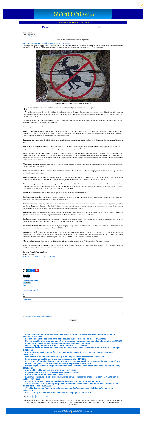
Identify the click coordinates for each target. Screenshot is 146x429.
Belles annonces (102, 402)
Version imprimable (82, 39)
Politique (101, 400)
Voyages (33, 402)
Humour (48, 400)
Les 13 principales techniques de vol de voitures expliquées (52, 392)
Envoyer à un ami (69, 39)
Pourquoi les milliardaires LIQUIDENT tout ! (45, 370)
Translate (35, 36)
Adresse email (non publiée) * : (31, 290)
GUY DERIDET (26, 277)
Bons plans (92, 402)
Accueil (24, 32)
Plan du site (67, 411)
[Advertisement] (62, 327)
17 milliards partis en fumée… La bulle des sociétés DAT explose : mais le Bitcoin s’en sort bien (69, 388)
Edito (100, 27)
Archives (70, 402)
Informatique (85, 400)
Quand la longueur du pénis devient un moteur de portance (52, 363)
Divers (30, 32)
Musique (63, 402)
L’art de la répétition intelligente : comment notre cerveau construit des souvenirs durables (66, 361)
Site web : (26, 294)
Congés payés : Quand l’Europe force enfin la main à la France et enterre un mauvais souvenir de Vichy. (72, 366)
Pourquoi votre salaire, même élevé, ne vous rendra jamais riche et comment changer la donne (68, 352)
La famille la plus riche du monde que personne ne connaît (52, 343)
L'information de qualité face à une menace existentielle (50, 359)
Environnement (114, 402)
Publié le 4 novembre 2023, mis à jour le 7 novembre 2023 (39, 256)
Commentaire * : (27, 299)
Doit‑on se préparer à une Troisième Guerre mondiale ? (50, 345)
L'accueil (45, 27)
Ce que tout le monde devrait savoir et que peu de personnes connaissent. (59, 357)
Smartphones (55, 402)
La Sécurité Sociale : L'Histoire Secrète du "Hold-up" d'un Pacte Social (57, 381)
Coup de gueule (110, 400)
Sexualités (94, 400)
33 (47, 396)
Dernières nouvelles (81, 402)
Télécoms (46, 402)
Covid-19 (77, 400)
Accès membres (58, 411)
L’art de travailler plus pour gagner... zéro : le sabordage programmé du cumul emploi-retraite (68, 341)
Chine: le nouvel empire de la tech (40, 375)
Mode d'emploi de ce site (31, 400)
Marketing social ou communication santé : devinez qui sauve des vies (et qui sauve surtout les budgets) (73, 348)
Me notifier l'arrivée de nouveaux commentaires (39, 316)
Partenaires (73, 404)
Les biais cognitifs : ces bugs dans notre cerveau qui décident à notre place (60, 339)
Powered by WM (87, 411)
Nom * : (25, 285)
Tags (81, 411)
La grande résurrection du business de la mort (46, 372)
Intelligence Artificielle (64, 400)
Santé (54, 400)
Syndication (76, 411)
